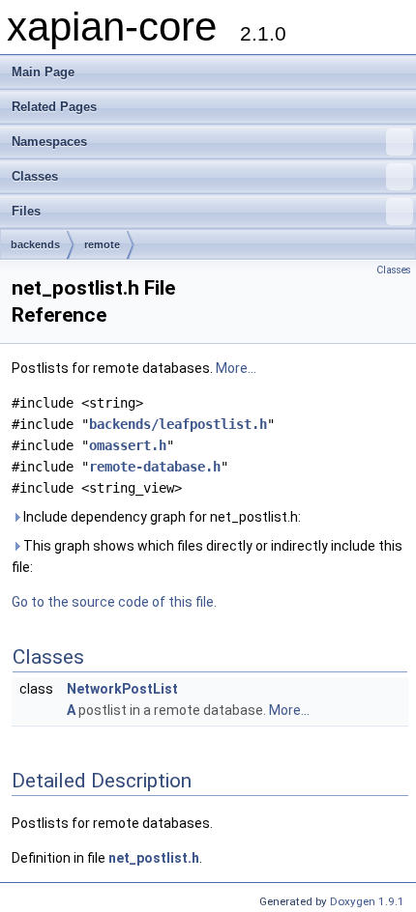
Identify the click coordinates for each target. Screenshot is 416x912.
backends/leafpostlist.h (178, 424)
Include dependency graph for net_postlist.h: (160, 517)
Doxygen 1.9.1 (367, 901)
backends (35, 244)
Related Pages (54, 107)
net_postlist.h (153, 858)
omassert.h (127, 445)
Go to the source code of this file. (114, 602)
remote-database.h (155, 466)
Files (26, 211)
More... (236, 368)
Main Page (43, 72)
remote (102, 244)
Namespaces (49, 141)
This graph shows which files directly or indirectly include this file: (207, 556)
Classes (35, 176)
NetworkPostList (122, 689)
